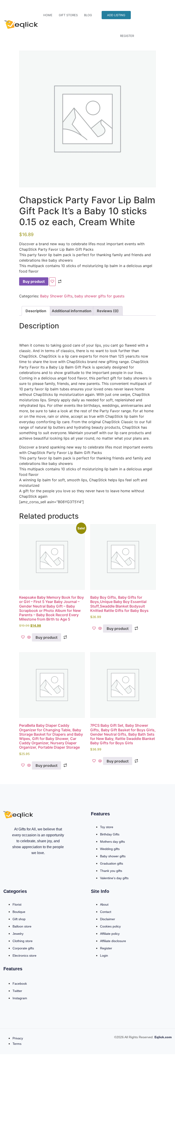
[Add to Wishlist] (52, 281)
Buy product (34, 281)
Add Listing (116, 15)
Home (47, 15)
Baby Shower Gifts (56, 296)
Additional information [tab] (71, 311)
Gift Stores (68, 15)
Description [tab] (36, 311)
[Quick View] (29, 637)
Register (127, 36)
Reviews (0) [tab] (108, 311)
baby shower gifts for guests (99, 296)
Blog (88, 15)
